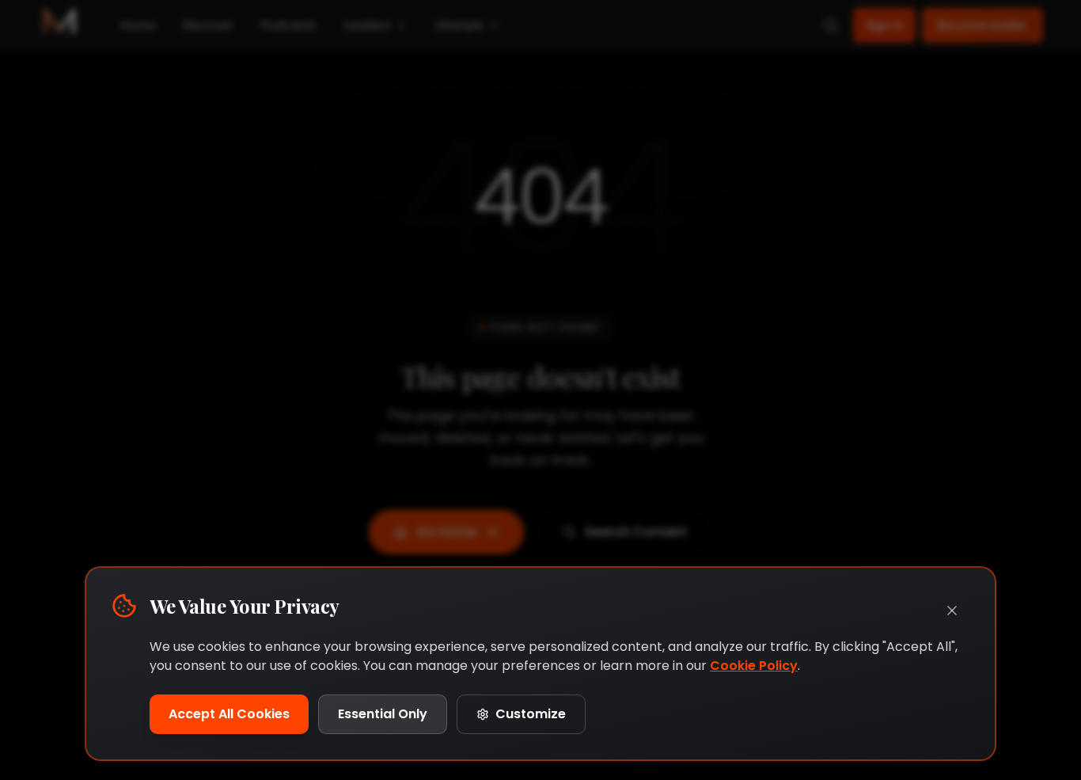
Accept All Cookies (229, 714)
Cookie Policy (754, 665)
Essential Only (382, 714)
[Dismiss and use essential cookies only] (952, 610)
